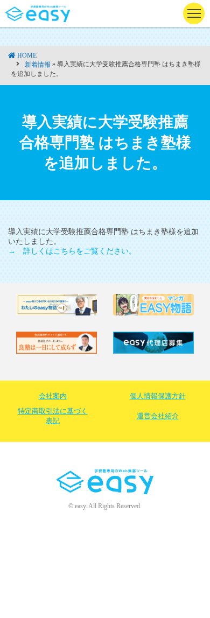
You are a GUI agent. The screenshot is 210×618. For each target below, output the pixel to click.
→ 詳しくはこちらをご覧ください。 (72, 251)
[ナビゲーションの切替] (194, 13)
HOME (27, 55)
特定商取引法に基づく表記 (53, 416)
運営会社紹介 (158, 416)
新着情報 (38, 64)
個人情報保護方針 (158, 396)
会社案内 (53, 396)
